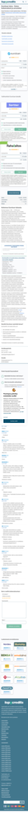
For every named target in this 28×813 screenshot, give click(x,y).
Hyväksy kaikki (14, 421)
